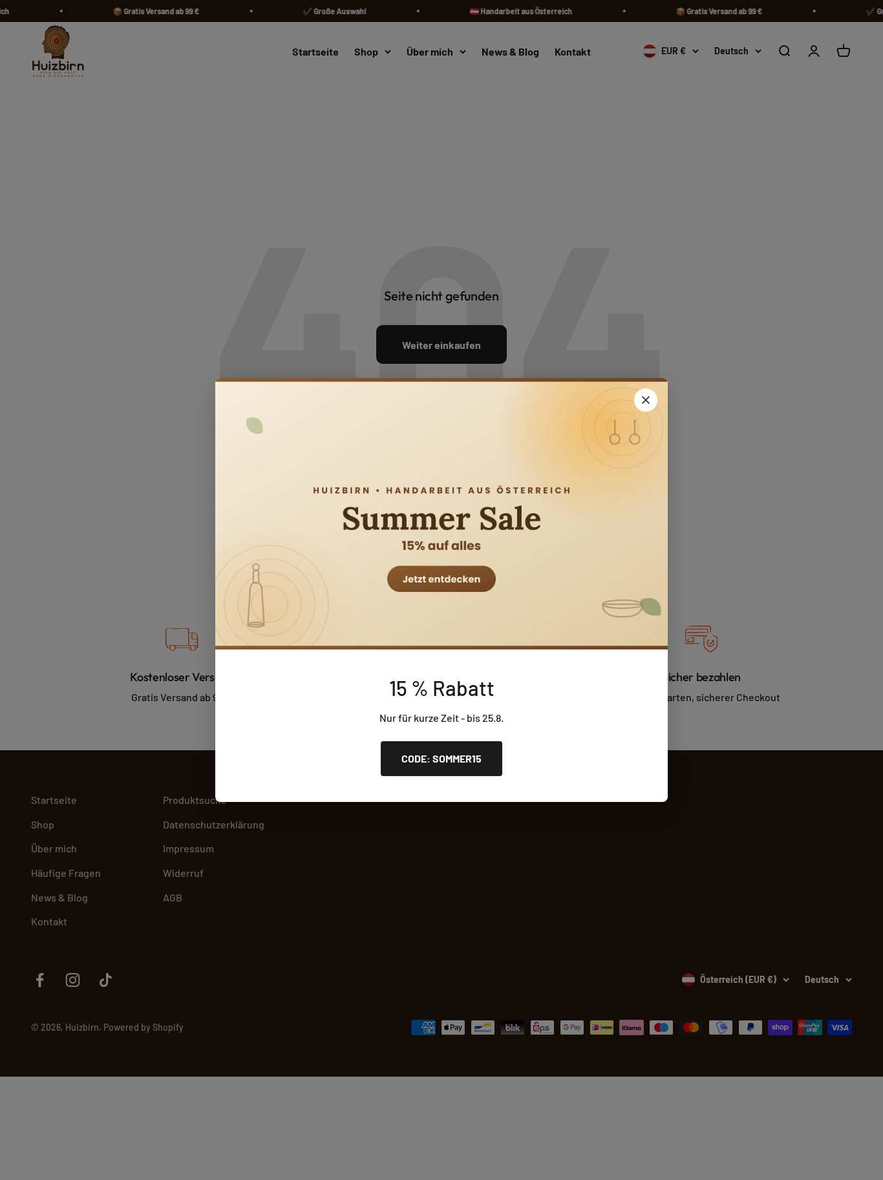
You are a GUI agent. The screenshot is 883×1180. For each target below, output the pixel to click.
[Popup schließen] (645, 400)
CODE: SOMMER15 (441, 758)
